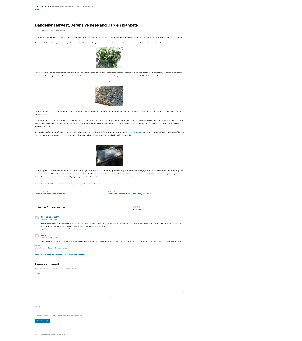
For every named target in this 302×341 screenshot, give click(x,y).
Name (36, 297)
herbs (99, 184)
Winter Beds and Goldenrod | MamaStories (51, 248)
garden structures (92, 184)
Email (111, 297)
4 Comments (61, 30)
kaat (38, 30)
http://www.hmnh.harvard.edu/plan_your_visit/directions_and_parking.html (65, 229)
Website (37, 306)
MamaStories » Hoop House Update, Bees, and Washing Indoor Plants (61, 254)
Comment (38, 273)
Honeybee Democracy (133, 132)
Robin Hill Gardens (43, 6)
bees (58, 184)
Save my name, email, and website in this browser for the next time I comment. (60, 315)
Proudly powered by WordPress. (55, 334)
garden (84, 184)
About (38, 9)
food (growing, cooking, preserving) (70, 184)
